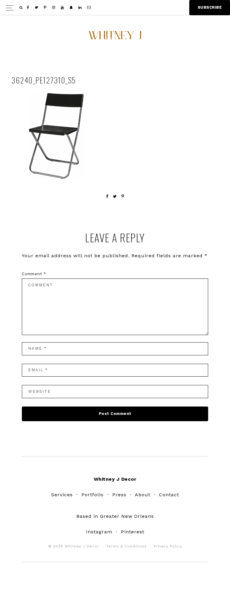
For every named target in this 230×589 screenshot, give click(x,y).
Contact (169, 494)
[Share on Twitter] (115, 196)
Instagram (99, 532)
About (142, 494)
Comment (34, 274)
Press (119, 494)
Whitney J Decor (115, 37)
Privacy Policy (168, 546)
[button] (115, 7)
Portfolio (92, 494)
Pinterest (132, 532)
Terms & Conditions (126, 546)
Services (62, 494)
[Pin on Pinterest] (122, 196)
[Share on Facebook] (107, 196)
